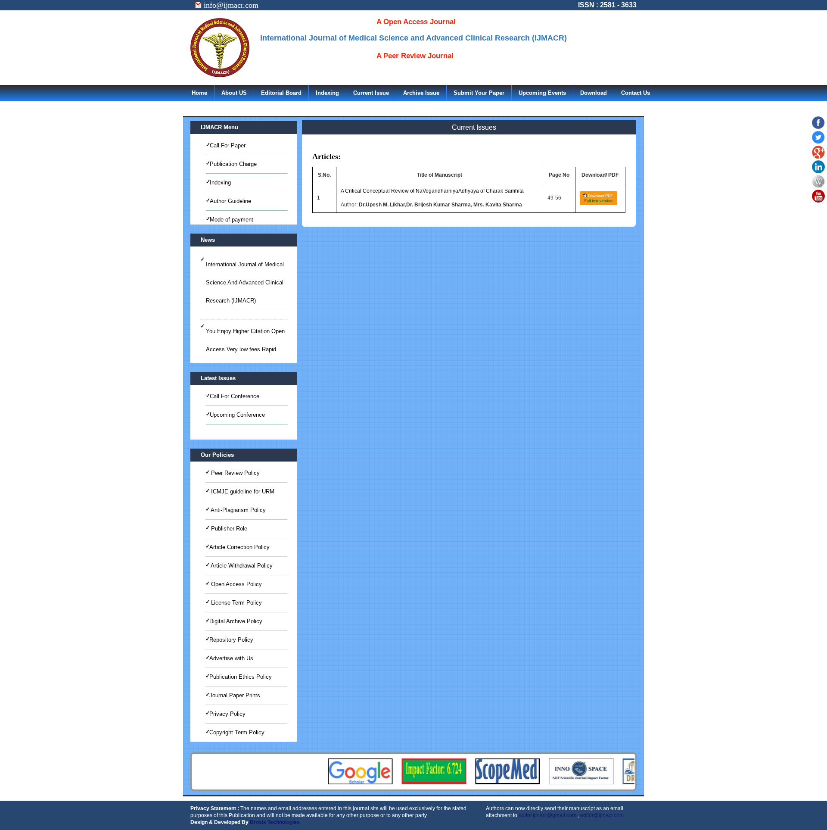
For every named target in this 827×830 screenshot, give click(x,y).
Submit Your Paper (479, 93)
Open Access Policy (235, 584)
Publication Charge (233, 164)
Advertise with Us (231, 658)
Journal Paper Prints (234, 695)
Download (593, 93)
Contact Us (635, 93)
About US (234, 93)
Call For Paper (228, 145)
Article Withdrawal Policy (241, 565)
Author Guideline (230, 201)
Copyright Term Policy (236, 732)
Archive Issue (421, 93)
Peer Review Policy (234, 473)
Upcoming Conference (237, 415)
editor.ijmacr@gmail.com (547, 815)
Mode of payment (231, 219)
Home (199, 93)
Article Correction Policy (239, 547)
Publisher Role (228, 528)
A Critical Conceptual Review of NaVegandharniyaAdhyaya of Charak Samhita (432, 191)
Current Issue (371, 93)
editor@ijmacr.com (602, 815)
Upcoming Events (542, 93)
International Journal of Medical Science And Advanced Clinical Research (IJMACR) (245, 282)
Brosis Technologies (275, 822)
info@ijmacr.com (230, 5)
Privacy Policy (227, 714)
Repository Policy (231, 640)
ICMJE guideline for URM (241, 491)
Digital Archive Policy (235, 621)
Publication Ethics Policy (240, 677)
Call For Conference (234, 396)
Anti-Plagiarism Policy (237, 510)
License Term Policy (235, 602)
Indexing (327, 93)
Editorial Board (281, 93)
